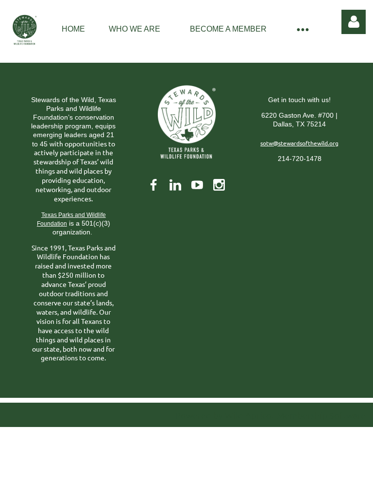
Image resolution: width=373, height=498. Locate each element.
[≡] (302, 29)
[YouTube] (197, 185)
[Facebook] (153, 185)
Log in (353, 22)
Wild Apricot (250, 415)
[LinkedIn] (175, 185)
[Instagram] (219, 185)
